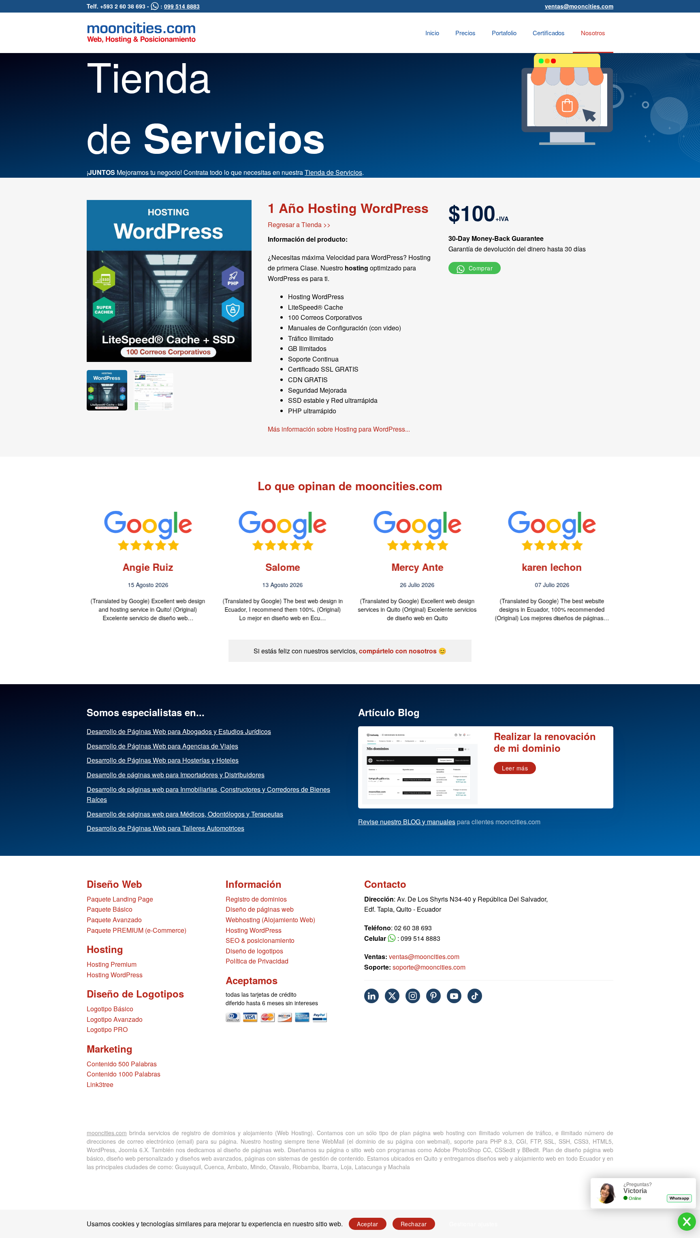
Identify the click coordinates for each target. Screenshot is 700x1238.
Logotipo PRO (107, 1029)
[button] (68, 565)
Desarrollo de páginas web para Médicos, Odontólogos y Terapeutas (185, 814)
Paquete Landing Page (120, 899)
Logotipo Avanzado (115, 1019)
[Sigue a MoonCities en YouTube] (454, 996)
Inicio (432, 32)
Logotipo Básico (110, 1008)
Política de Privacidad (257, 961)
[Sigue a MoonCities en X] (392, 996)
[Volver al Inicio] (141, 33)
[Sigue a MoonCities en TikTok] (474, 996)
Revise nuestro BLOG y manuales (406, 821)
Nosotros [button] (593, 32)
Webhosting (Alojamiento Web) (270, 919)
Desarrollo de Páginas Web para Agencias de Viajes (162, 746)
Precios (465, 32)
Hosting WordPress (115, 974)
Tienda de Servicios (333, 172)
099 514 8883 (182, 6)
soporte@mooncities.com (429, 967)
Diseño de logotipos (254, 950)
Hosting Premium (112, 964)
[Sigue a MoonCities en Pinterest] (433, 996)
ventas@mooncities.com (579, 6)
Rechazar (414, 1224)
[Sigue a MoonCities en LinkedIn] (371, 996)
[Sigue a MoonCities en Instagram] (412, 996)
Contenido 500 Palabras (122, 1063)
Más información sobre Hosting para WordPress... (339, 429)
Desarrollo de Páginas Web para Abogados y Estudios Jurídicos (179, 731)
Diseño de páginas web (260, 909)
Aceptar (367, 1224)
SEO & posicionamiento (260, 940)
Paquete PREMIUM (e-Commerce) (136, 930)
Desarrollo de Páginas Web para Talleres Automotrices (165, 828)
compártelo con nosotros (398, 650)
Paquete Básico (109, 909)
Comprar (480, 268)
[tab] (107, 390)
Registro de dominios (256, 899)
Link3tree (100, 1084)
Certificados (549, 32)
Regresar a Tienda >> (299, 224)
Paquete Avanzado (114, 919)
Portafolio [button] (504, 32)
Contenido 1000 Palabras (123, 1073)
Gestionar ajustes (473, 1224)
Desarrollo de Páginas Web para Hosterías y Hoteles (163, 760)
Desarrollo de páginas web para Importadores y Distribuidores (176, 774)
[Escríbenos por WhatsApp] (155, 6)
